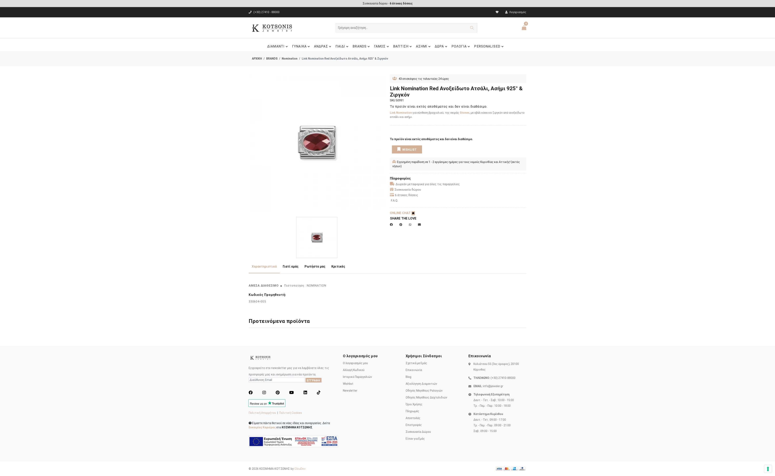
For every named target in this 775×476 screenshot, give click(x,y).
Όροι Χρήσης (414, 404)
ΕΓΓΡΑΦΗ (313, 380)
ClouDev (300, 468)
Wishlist (348, 383)
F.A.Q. (394, 200)
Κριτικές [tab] (338, 266)
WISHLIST (409, 149)
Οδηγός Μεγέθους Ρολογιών (424, 390)
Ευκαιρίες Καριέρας (262, 427)
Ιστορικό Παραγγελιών (357, 376)
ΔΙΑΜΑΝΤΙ (276, 46)
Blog (408, 376)
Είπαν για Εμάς (415, 438)
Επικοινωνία (414, 370)
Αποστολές (413, 418)
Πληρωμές (412, 411)
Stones (464, 112)
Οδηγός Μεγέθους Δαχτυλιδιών (426, 397)
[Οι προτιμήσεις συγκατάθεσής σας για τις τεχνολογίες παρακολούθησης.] (768, 469)
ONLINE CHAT (401, 213)
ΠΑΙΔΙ (340, 46)
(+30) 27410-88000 (503, 377)
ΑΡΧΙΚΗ (257, 58)
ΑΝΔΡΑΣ (321, 46)
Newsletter (350, 390)
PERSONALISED (487, 46)
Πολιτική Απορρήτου (262, 412)
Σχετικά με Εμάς (416, 363)
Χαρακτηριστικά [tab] (264, 266)
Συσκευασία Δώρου (418, 431)
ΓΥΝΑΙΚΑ (299, 46)
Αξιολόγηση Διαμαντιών (421, 383)
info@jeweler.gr (493, 386)
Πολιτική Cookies (290, 412)
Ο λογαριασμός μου (355, 363)
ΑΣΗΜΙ (421, 46)
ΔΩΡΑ (439, 46)
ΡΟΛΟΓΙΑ (459, 46)
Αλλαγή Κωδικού (353, 370)
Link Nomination (401, 112)
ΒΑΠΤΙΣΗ (401, 46)
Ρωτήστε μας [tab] (315, 266)
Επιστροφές (414, 425)
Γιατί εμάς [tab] (290, 266)
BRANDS (360, 46)
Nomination (289, 58)
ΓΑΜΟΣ (380, 46)
